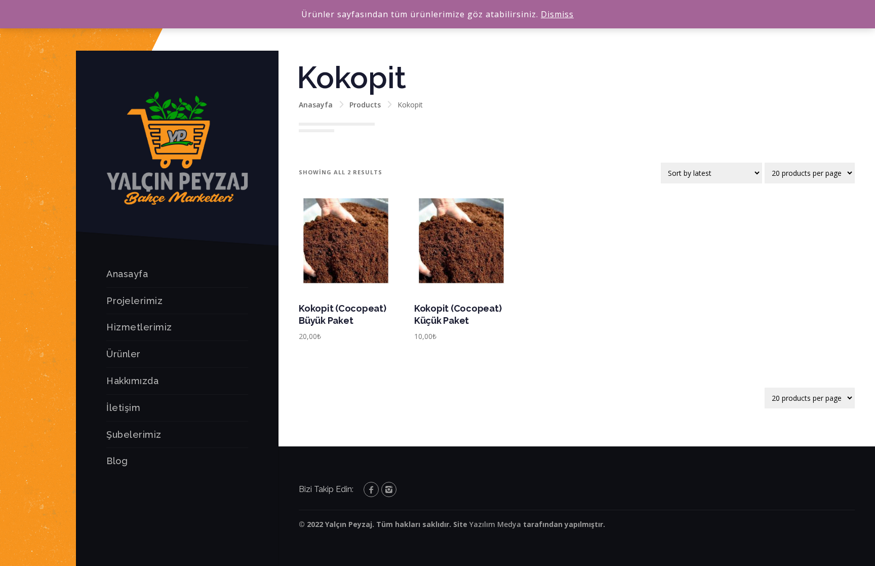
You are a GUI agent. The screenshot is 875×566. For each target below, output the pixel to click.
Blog (117, 461)
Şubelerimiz (134, 434)
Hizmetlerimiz (139, 327)
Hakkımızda (132, 380)
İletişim (123, 407)
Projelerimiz (134, 300)
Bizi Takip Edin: (326, 489)
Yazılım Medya (495, 524)
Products (365, 104)
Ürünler (123, 354)
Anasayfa (127, 274)
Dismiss (557, 14)
